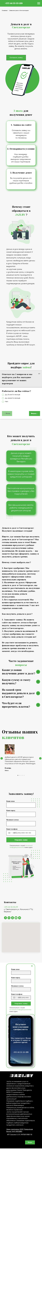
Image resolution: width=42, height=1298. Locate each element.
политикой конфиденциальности (20, 1009)
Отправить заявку (21, 840)
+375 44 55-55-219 (13, 3)
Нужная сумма (12, 820)
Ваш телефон (11, 829)
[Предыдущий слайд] (1, 758)
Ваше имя (10, 801)
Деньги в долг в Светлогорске (19, 10)
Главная (4, 10)
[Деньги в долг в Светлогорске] (9, 917)
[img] (32, 966)
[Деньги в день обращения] (16, 917)
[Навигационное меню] (38, 3)
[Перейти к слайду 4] (22, 775)
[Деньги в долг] (5, 917)
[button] (16, 57)
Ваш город (10, 810)
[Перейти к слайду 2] (19, 775)
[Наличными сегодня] (12, 917)
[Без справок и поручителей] (19, 917)
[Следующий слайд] (40, 758)
